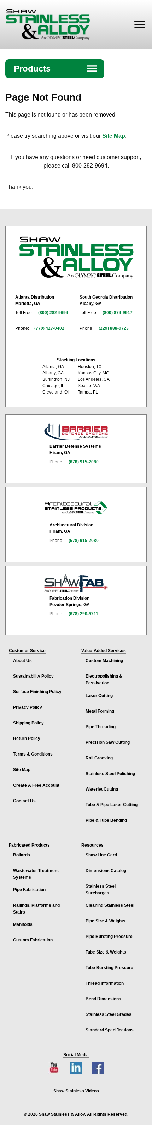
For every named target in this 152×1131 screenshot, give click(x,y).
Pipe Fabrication (29, 889)
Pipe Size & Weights (105, 920)
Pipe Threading (101, 726)
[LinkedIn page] (76, 1067)
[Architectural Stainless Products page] (76, 507)
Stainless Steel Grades (108, 1014)
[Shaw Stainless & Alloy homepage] (76, 257)
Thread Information (105, 983)
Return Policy (26, 738)
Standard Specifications (110, 1030)
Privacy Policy (27, 707)
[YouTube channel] (54, 1067)
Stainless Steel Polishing (110, 773)
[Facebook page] (98, 1067)
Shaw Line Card (101, 855)
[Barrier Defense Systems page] (76, 431)
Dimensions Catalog (106, 870)
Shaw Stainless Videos (76, 1090)
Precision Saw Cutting (108, 742)
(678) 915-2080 (84, 461)
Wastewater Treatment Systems (36, 874)
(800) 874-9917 (118, 312)
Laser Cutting (99, 695)
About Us (22, 660)
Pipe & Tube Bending (106, 820)
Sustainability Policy (33, 676)
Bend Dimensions (103, 998)
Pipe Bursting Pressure (109, 936)
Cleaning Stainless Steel (110, 905)
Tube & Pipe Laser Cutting (112, 804)
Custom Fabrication (33, 940)
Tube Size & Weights (106, 952)
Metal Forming (100, 711)
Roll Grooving (99, 758)
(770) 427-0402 (49, 328)
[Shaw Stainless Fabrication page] (76, 583)
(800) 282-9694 (53, 312)
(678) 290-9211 (83, 613)
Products (56, 68)
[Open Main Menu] (140, 24)
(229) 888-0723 (114, 328)
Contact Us (24, 800)
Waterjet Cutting (102, 789)
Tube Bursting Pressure (109, 967)
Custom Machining (104, 660)
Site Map (113, 136)
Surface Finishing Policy (37, 691)
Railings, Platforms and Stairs (36, 909)
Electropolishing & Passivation (104, 679)
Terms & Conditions (33, 754)
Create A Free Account (36, 785)
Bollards (21, 855)
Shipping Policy (28, 722)
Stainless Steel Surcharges (101, 889)
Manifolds (23, 924)
